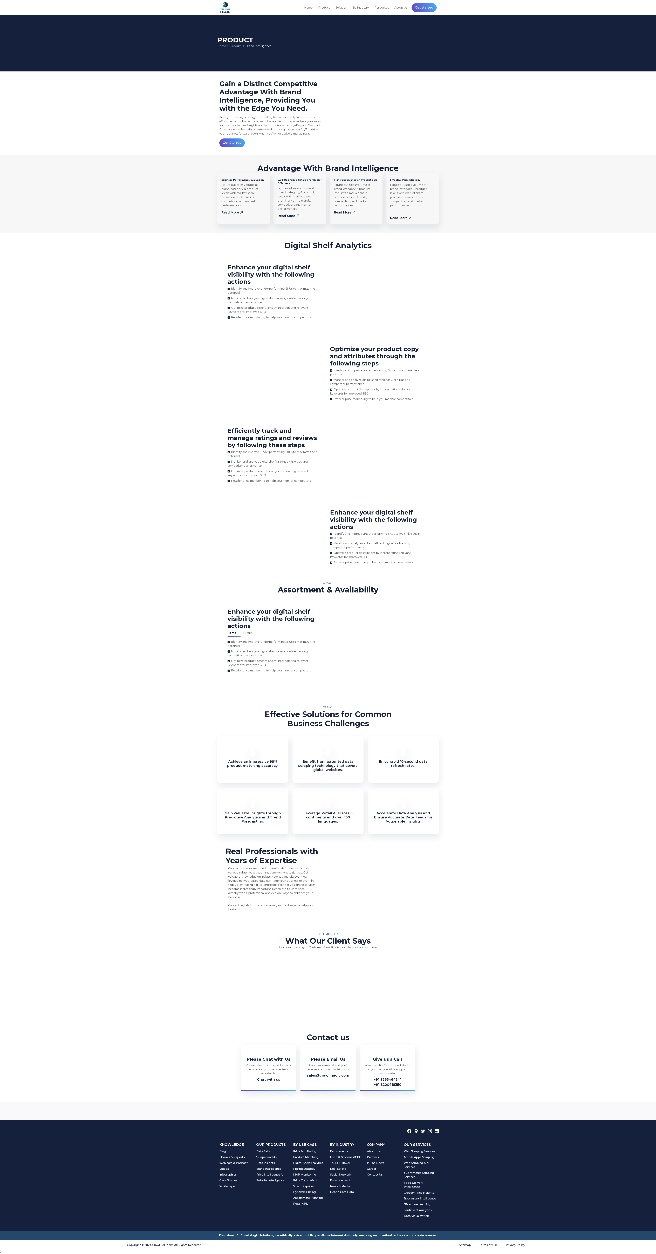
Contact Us (375, 1174)
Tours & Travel (340, 1163)
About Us (373, 1151)
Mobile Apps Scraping (419, 1157)
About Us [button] (400, 7)
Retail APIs (300, 1203)
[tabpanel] (273, 657)
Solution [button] (341, 7)
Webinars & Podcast (233, 1163)
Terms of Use (488, 1245)
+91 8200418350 (387, 1085)
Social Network (340, 1174)
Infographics (228, 1174)
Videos (224, 1168)
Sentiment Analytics (418, 1210)
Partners (373, 1157)
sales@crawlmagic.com (328, 1075)
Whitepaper (227, 1186)
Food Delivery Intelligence (413, 1185)
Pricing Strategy (304, 1168)
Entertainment (340, 1180)
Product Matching (305, 1157)
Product (236, 46)
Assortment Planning (308, 1197)
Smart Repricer (303, 1186)
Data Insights (265, 1163)
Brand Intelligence (268, 1168)
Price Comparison (305, 1180)
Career (371, 1168)
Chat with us (268, 1079)
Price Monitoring (304, 1151)
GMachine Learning (417, 1204)
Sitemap (465, 1245)
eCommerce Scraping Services (419, 1175)
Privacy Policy (515, 1245)
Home (308, 7)
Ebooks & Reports (232, 1157)
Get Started (232, 143)
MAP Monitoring (304, 1174)
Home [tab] (232, 633)
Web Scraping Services (419, 1151)
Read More (230, 212)
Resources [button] (381, 7)
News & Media (340, 1186)
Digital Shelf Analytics (308, 1163)
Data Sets (263, 1151)
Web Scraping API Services (416, 1165)
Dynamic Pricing (304, 1192)
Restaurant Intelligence (420, 1198)
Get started (424, 7)
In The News (375, 1163)
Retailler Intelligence (270, 1180)
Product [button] (324, 7)
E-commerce (339, 1151)
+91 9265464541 (387, 1079)
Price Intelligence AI (270, 1174)
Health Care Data (342, 1192)
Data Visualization (416, 1216)
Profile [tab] (247, 633)
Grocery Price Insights (419, 1192)
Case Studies (228, 1180)
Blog (222, 1151)
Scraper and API (267, 1157)
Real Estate (338, 1168)
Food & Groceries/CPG (345, 1157)
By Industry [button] (361, 7)
